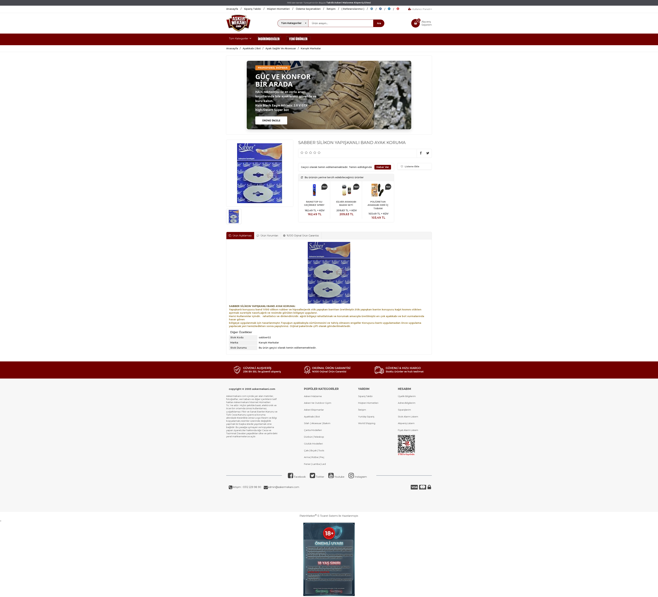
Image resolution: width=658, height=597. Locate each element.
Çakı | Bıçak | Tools (314, 450)
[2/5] (304, 152)
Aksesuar (316, 423)
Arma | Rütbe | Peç (314, 457)
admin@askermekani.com (283, 487)
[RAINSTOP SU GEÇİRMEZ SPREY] (314, 191)
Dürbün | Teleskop (314, 436)
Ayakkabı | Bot (312, 416)
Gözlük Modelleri (313, 443)
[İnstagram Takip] (374, 9)
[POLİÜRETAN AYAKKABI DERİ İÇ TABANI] (378, 191)
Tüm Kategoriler (238, 38)
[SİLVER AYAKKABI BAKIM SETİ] (346, 191)
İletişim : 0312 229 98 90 (246, 487)
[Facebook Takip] (383, 9)
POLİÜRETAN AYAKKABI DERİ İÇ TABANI (378, 205)
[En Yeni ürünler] (298, 39)
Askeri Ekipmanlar (314, 409)
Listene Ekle (412, 166)
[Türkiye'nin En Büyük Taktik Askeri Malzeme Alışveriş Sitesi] (238, 30)
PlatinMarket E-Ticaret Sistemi (319, 515)
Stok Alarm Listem (408, 416)
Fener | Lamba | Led (315, 464)
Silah (307, 423)
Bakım (326, 423)
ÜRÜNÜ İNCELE (271, 120)
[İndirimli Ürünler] (269, 39)
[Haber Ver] (382, 167)
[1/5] (302, 152)
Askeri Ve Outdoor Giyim (317, 402)
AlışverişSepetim (427, 23)
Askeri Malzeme (313, 396)
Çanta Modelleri (313, 430)
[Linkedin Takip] (392, 9)
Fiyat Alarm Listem (408, 430)
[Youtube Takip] (400, 9)
